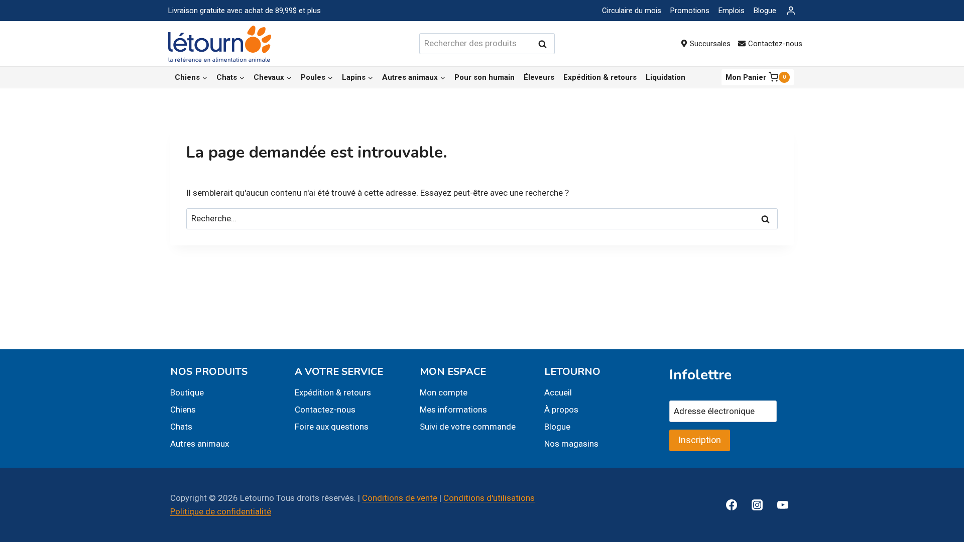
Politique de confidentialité (220, 511)
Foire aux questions (332, 427)
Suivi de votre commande (468, 427)
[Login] (791, 11)
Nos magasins (571, 444)
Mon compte (443, 392)
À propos (561, 409)
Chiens (183, 409)
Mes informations (453, 409)
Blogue (765, 10)
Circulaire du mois (631, 10)
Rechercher (545, 44)
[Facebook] (731, 505)
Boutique (187, 392)
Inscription (699, 440)
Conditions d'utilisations (489, 498)
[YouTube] (783, 505)
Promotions (689, 10)
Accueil (558, 392)
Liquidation (665, 77)
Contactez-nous (775, 43)
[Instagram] (757, 505)
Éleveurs (539, 77)
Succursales (710, 43)
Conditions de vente (399, 498)
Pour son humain (484, 77)
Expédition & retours (600, 77)
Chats (181, 427)
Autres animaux (199, 444)
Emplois (731, 10)
